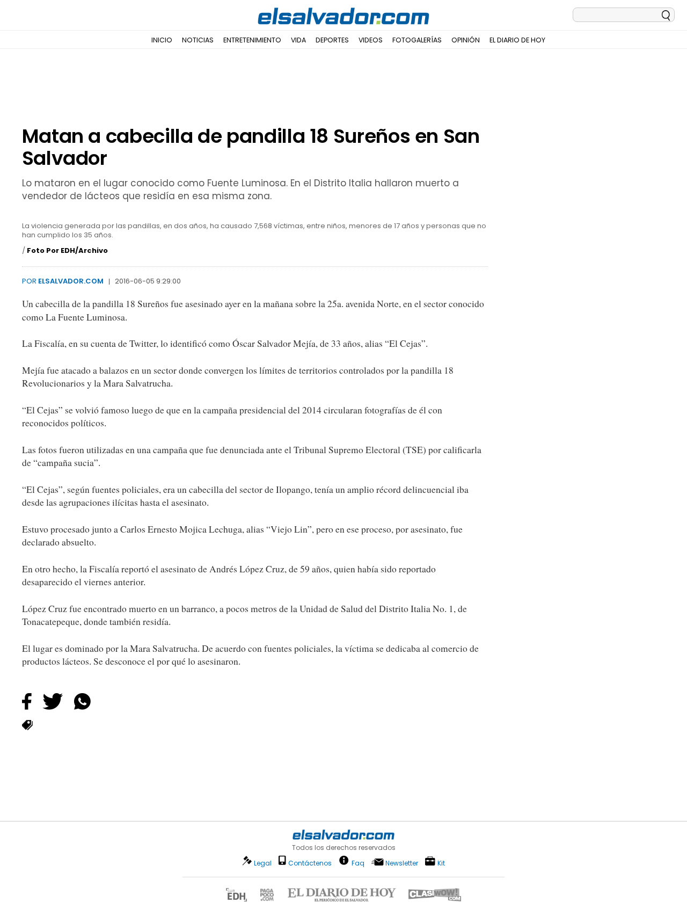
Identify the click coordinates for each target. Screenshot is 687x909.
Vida (298, 40)
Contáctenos (310, 863)
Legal (263, 863)
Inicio (161, 40)
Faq (358, 863)
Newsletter (401, 863)
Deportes (332, 40)
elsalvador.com (71, 281)
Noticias (198, 40)
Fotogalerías (417, 40)
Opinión (465, 40)
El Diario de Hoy (517, 40)
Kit (441, 863)
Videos (371, 40)
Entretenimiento (252, 40)
